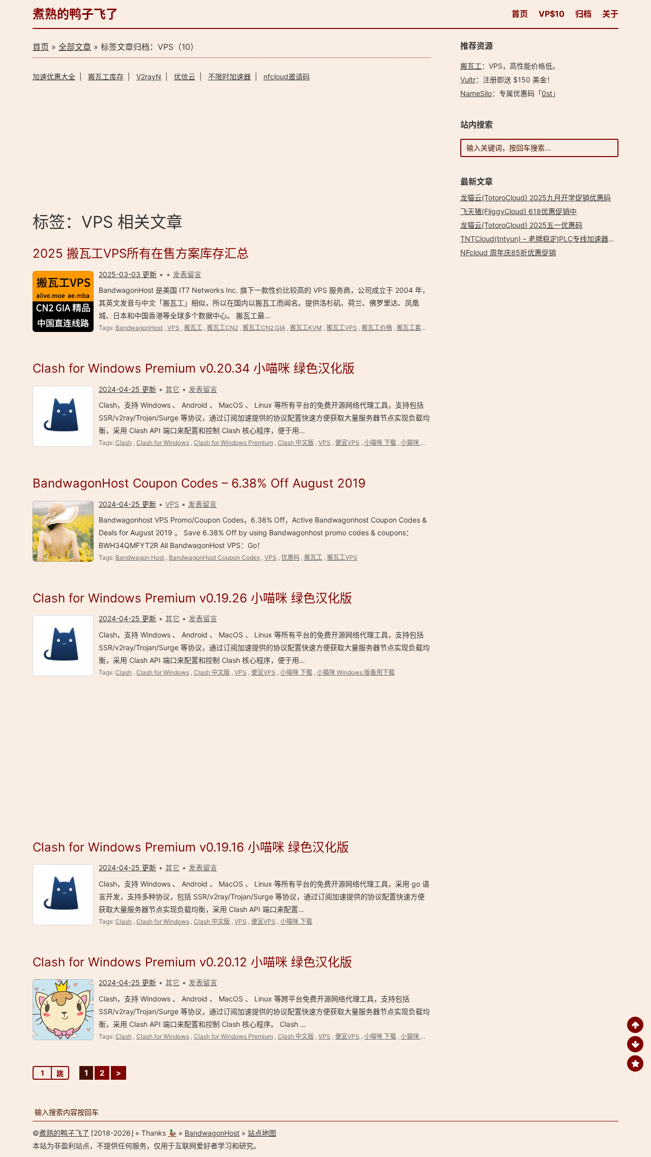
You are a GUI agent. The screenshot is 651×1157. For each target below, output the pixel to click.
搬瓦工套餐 (412, 327)
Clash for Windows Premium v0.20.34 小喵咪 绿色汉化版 (193, 368)
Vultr (468, 79)
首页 (520, 14)
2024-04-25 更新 (127, 389)
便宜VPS (347, 442)
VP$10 (552, 14)
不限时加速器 (229, 76)
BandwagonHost (139, 327)
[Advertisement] (232, 145)
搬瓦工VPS (342, 327)
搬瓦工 (193, 327)
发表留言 (187, 274)
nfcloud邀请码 (286, 76)
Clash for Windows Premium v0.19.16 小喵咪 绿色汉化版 (191, 847)
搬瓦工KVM (306, 327)
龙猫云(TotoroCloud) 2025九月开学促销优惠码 (535, 197)
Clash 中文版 (296, 442)
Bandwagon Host (139, 557)
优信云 (184, 76)
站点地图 (262, 1133)
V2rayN (148, 76)
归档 (583, 14)
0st (547, 93)
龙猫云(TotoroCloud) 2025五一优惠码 (521, 225)
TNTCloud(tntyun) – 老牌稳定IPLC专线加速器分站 (541, 238)
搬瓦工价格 (377, 327)
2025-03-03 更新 (128, 274)
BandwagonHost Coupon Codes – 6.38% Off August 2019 (199, 483)
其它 (172, 389)
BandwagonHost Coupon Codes (214, 557)
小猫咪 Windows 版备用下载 (356, 672)
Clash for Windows (162, 442)
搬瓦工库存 (106, 76)
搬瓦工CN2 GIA (264, 327)
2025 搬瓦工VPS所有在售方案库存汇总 (141, 253)
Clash (123, 442)
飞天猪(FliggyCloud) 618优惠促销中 (518, 211)
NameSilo (476, 93)
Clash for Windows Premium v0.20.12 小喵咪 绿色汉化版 (192, 962)
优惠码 (290, 557)
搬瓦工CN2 (222, 327)
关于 (610, 14)
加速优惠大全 (54, 76)
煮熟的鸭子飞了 (75, 14)
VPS (173, 327)
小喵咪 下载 (380, 442)
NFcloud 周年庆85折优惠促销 (508, 252)
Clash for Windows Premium (233, 442)
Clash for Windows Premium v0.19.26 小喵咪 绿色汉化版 (192, 598)
